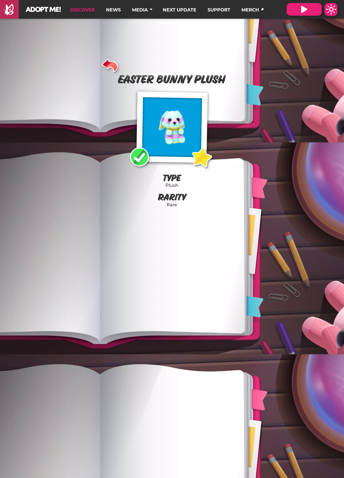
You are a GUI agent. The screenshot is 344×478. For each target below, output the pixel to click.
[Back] (110, 65)
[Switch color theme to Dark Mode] (331, 9)
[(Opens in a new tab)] (9, 9)
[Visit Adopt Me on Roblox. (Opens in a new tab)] (304, 9)
